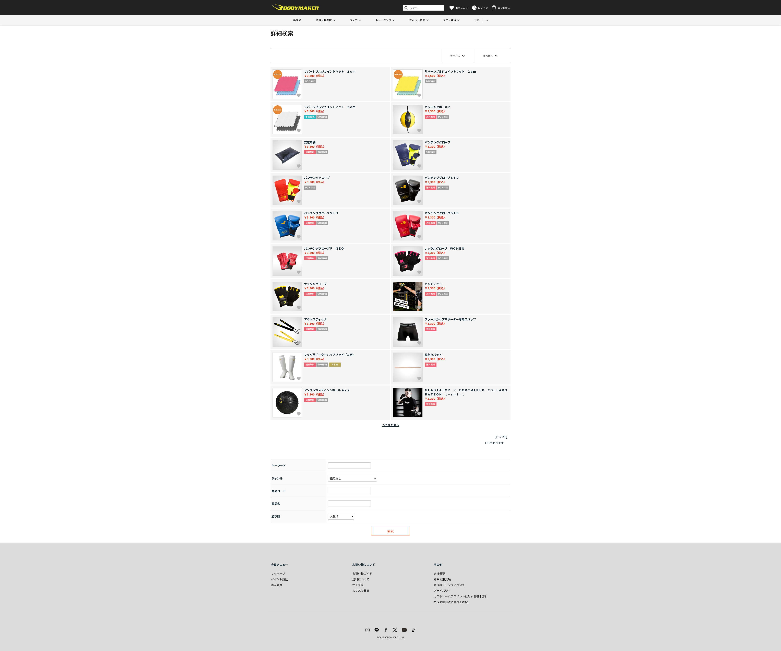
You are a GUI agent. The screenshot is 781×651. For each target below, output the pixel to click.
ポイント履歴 (279, 579)
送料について (360, 579)
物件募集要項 (442, 579)
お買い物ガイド (362, 573)
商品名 (276, 503)
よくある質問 (360, 591)
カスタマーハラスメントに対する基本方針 (461, 596)
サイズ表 (358, 585)
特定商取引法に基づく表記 (451, 602)
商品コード (279, 491)
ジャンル (277, 478)
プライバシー (442, 591)
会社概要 (439, 573)
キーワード (279, 465)
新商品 (297, 20)
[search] (406, 8)
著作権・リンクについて (449, 585)
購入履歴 (276, 585)
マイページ (278, 573)
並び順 (276, 516)
